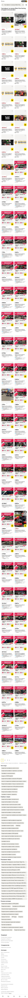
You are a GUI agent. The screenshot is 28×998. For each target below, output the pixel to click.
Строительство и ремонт (6, 978)
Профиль (25, 996)
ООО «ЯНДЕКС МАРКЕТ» (9, 991)
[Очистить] (22, 4)
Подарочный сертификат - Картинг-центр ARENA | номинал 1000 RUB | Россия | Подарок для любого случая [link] (20, 56)
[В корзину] (12, 26)
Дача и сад (3, 969)
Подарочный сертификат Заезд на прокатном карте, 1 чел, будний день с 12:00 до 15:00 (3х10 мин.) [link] (20, 704)
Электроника (3, 959)
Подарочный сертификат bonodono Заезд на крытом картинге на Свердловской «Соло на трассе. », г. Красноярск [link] (20, 531)
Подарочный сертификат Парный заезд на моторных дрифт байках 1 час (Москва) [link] (7, 679)
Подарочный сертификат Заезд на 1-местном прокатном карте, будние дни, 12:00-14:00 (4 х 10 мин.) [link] (7, 381)
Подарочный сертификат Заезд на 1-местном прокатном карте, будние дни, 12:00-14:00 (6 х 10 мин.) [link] (20, 580)
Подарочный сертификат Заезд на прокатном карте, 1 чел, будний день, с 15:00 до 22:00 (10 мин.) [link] (7, 753)
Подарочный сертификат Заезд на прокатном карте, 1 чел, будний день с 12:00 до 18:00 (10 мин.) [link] (20, 432)
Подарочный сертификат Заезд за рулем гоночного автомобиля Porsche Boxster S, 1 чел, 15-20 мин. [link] (7, 505)
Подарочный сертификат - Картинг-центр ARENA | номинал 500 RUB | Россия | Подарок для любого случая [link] (7, 31)
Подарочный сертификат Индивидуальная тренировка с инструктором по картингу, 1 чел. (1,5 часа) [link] (20, 605)
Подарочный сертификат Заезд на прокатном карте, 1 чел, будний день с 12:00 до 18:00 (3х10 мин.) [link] (7, 457)
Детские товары (4, 979)
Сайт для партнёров (5, 942)
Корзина (19, 996)
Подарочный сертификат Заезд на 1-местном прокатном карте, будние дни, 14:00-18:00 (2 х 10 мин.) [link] (20, 305)
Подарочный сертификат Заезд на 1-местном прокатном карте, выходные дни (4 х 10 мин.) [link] (20, 254)
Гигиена (2, 957)
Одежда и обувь (4, 960)
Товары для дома (4, 962)
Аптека (2, 964)
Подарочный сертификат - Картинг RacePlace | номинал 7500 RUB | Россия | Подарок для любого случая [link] (20, 154)
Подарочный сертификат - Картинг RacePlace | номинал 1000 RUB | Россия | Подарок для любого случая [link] (7, 56)
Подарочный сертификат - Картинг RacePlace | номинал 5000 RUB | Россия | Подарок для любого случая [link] (7, 105)
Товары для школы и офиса (6, 972)
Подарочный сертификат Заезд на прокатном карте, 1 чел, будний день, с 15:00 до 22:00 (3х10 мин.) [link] (20, 753)
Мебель (2, 954)
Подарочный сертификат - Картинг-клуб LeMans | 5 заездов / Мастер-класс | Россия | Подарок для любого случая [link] (20, 130)
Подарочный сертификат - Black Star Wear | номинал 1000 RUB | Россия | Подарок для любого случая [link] (7, 81)
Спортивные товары (5, 974)
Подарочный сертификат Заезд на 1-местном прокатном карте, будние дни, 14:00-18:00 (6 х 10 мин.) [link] (7, 605)
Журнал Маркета (4, 989)
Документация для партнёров (7, 940)
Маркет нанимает (4, 987)
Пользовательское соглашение (7, 984)
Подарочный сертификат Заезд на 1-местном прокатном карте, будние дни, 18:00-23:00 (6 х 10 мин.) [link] (20, 679)
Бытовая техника (4, 955)
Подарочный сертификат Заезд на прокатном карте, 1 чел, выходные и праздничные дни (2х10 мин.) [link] (7, 229)
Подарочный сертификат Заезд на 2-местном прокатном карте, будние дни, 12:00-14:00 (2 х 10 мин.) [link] (7, 330)
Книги (2, 971)
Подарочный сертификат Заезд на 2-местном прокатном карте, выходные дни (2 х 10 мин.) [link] (20, 229)
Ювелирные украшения (5, 981)
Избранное (14, 996)
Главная (3, 996)
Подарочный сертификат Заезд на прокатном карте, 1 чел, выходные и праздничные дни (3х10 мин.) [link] (7, 254)
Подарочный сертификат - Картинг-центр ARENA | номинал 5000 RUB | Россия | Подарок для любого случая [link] (7, 154)
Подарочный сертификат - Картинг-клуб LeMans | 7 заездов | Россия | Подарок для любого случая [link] (7, 179)
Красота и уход (4, 966)
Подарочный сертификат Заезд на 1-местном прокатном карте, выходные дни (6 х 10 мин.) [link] (20, 280)
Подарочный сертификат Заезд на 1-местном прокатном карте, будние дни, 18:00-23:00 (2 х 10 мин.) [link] (20, 355)
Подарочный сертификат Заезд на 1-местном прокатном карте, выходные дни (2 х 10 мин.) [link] (20, 179)
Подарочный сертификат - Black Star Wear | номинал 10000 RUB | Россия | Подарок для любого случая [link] (7, 130)
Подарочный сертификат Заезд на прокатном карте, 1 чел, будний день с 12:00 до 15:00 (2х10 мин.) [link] (20, 556)
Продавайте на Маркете (6, 939)
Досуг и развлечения (5, 952)
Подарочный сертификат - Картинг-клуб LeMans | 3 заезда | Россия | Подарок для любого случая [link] (20, 105)
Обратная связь (4, 985)
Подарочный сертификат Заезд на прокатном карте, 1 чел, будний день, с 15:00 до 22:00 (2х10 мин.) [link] (20, 631)
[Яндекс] (10, 993)
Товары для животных (5, 976)
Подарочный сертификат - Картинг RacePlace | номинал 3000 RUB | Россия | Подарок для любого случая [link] (20, 81)
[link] (10, 768)
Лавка (8, 996)
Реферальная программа (6, 947)
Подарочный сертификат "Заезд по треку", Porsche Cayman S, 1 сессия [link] (20, 31)
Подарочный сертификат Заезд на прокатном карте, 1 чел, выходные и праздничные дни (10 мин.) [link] (20, 204)
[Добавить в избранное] (12, 13)
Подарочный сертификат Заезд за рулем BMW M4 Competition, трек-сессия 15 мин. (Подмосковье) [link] (20, 654)
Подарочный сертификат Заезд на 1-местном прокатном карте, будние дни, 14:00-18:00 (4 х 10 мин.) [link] (20, 505)
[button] (26, 5)
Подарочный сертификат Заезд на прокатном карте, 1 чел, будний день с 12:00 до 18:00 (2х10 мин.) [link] (7, 407)
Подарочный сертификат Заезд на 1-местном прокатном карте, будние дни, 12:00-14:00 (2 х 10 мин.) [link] (7, 531)
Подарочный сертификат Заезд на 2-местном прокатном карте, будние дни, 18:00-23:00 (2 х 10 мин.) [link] (20, 381)
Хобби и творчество (5, 967)
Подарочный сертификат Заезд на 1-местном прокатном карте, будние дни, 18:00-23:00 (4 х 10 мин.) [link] (20, 407)
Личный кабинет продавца (6, 937)
